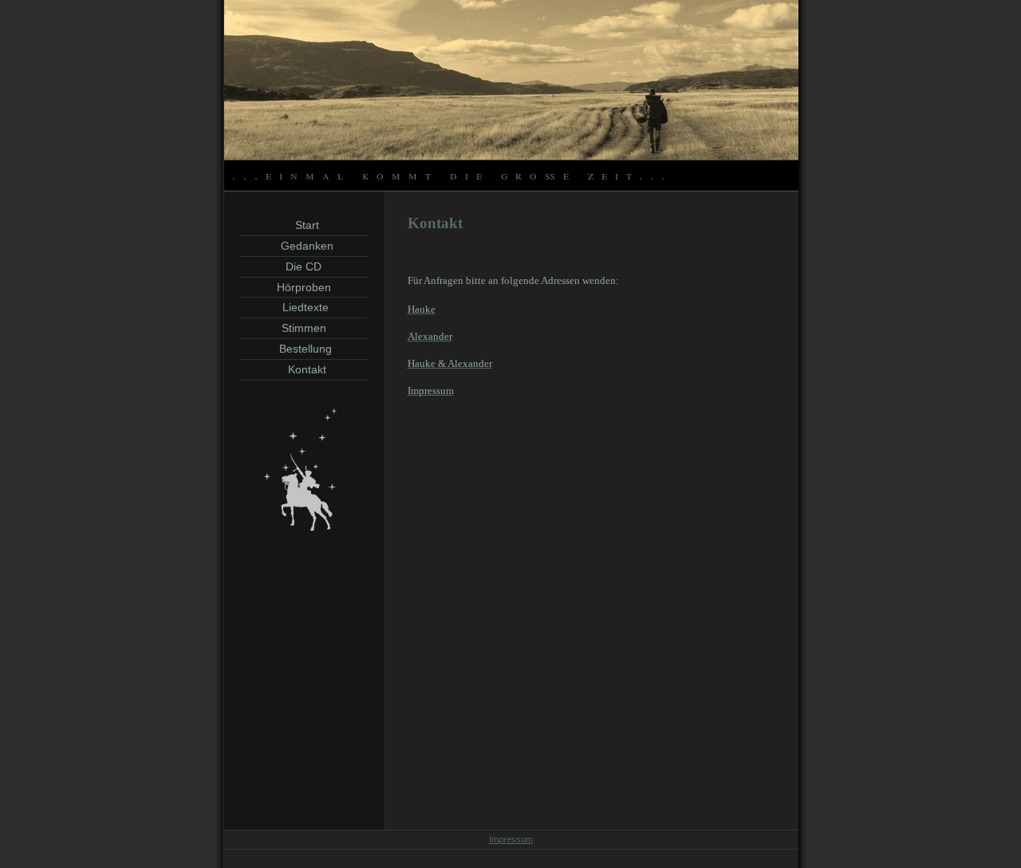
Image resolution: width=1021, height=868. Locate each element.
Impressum (511, 839)
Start (304, 225)
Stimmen (304, 328)
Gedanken (303, 245)
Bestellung (304, 348)
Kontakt (304, 369)
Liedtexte (304, 307)
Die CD (303, 266)
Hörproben (304, 287)
